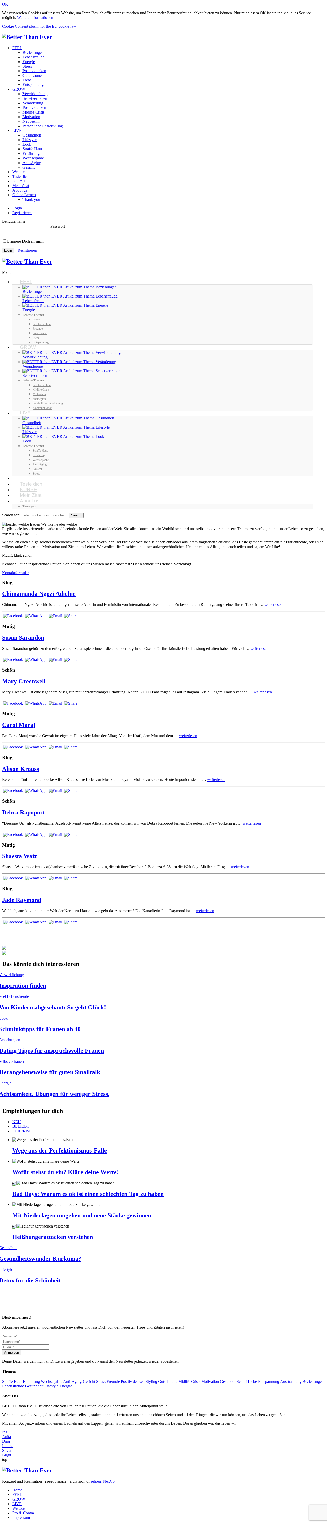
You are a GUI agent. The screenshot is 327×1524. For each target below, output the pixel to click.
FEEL (17, 48)
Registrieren (22, 212)
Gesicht (28, 167)
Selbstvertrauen (34, 98)
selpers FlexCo (103, 1481)
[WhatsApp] (36, 616)
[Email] (55, 616)
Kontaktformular (15, 573)
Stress (27, 66)
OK (5, 4)
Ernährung (31, 153)
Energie (28, 61)
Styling (151, 1381)
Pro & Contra (23, 1513)
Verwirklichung (35, 94)
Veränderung (32, 103)
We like (18, 172)
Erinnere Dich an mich (25, 241)
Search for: (11, 515)
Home (17, 1490)
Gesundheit (31, 135)
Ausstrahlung (290, 1381)
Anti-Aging (31, 162)
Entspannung (33, 84)
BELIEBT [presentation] (20, 1126)
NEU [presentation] (16, 1122)
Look (26, 144)
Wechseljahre (33, 158)
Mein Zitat (20, 185)
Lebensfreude (33, 57)
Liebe (27, 80)
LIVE (17, 130)
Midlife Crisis (33, 112)
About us (19, 190)
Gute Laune (32, 75)
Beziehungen (33, 52)
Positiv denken (34, 71)
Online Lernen (24, 195)
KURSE (19, 181)
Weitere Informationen (35, 17)
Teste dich (20, 176)
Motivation (31, 117)
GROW (18, 89)
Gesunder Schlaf (233, 1381)
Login (17, 208)
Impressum (21, 1517)
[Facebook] (13, 616)
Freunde (113, 1381)
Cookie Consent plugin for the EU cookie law (39, 26)
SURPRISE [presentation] (22, 1131)
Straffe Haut (32, 149)
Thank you (31, 199)
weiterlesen (273, 604)
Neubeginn (31, 121)
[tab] (168, 1122)
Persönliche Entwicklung (42, 126)
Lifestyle (29, 140)
